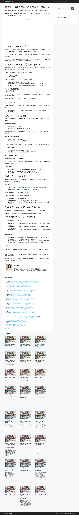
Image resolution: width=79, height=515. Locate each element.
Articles (57, 1)
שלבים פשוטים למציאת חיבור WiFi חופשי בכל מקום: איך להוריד (26, 315)
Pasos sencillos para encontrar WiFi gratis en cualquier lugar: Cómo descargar (22, 281)
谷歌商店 (28, 187)
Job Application (65, 1)
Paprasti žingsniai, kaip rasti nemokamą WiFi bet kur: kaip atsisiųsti (20, 295)
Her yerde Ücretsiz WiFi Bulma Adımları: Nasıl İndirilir (18, 309)
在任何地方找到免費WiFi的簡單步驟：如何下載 (17, 324)
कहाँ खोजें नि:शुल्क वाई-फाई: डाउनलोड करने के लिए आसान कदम (16, 320)
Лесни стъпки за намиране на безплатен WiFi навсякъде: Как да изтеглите (23, 312)
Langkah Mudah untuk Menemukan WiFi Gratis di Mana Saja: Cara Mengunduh (26, 282)
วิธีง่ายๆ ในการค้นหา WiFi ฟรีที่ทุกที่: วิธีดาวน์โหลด (17, 321)
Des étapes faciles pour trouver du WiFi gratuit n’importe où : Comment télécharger (23, 290)
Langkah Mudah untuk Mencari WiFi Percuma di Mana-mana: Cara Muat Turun (25, 283)
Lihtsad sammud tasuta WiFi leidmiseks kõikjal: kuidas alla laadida (19, 289)
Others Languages (9, 328)
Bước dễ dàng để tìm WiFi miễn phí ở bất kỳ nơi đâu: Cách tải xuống (21, 308)
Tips (72, 1)
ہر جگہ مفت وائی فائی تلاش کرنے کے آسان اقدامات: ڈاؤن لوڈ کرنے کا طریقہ (25, 316)
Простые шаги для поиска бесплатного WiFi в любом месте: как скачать (22, 313)
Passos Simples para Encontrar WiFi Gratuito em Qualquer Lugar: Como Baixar (23, 302)
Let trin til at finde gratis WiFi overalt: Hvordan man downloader (19, 286)
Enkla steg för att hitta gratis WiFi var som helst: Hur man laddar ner (20, 307)
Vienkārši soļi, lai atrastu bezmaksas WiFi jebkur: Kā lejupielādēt (20, 294)
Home (52, 1)
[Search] (72, 8)
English (58, 20)
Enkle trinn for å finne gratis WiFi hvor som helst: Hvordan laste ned (19, 299)
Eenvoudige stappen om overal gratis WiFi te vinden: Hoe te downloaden (22, 298)
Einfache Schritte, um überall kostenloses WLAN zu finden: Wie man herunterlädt (23, 287)
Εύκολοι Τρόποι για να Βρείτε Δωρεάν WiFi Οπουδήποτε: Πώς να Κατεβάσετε (23, 311)
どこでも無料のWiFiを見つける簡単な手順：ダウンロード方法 (18, 322)
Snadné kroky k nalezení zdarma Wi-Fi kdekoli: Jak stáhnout (19, 285)
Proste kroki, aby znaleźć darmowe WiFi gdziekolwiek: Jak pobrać (19, 300)
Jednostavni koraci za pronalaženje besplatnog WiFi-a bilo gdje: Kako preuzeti (22, 291)
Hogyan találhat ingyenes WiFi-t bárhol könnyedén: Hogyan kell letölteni (21, 296)
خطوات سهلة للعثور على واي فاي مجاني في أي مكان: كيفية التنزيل (26, 317)
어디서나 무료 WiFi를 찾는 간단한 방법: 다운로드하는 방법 (17, 325)
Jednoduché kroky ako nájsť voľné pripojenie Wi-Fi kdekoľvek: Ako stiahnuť (23, 304)
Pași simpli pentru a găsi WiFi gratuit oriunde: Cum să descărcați (20, 303)
